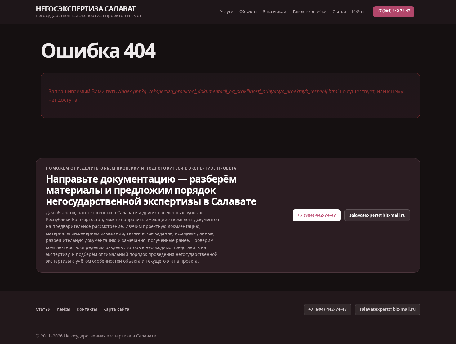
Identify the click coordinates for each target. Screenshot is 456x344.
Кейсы (358, 11)
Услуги (226, 11)
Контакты (87, 309)
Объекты (248, 11)
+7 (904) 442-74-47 (393, 10)
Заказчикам (274, 11)
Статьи (339, 11)
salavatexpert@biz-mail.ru (377, 215)
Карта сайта (116, 309)
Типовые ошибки (309, 11)
